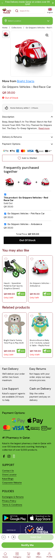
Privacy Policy (9, 500)
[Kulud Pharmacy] (6, 11)
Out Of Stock (27, 240)
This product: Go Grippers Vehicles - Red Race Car (26, 199)
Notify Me (27, 545)
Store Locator (9, 474)
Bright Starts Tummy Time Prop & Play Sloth (14, 341)
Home (4, 27)
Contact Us (8, 470)
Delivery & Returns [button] (12, 137)
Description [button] (8, 116)
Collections (16, 27)
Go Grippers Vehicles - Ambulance (24, 224)
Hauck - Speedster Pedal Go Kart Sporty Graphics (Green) (13, 286)
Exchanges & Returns (13, 497)
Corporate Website (12, 482)
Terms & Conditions (12, 504)
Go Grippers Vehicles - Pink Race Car (26, 213)
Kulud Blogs (7, 478)
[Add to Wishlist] (5, 259)
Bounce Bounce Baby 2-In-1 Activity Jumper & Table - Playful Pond (40, 343)
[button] (3, 537)
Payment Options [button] (11, 144)
